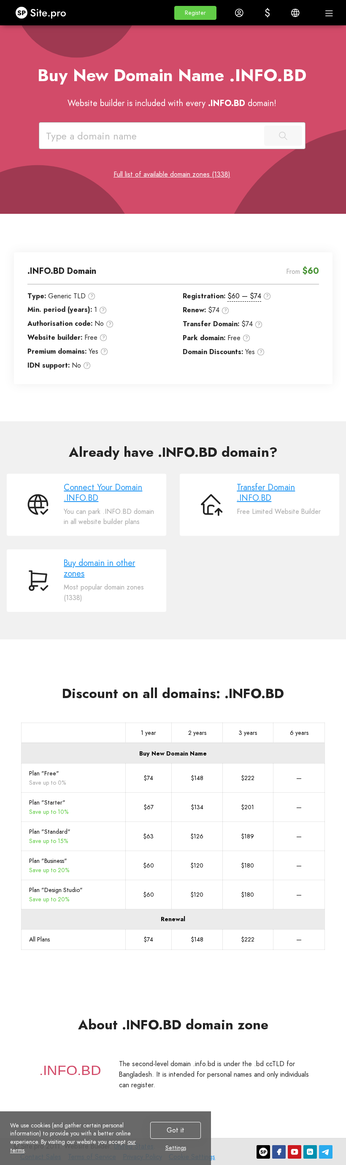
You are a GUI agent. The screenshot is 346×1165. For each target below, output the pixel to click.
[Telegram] (325, 1152)
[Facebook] (279, 1152)
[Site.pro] (263, 1152)
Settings (175, 1148)
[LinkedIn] (310, 1152)
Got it (175, 1130)
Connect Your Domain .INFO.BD (103, 492)
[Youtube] (294, 1152)
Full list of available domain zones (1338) (172, 174)
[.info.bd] (70, 1070)
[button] (195, 13)
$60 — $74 (244, 296)
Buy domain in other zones (99, 568)
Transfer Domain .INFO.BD (266, 492)
